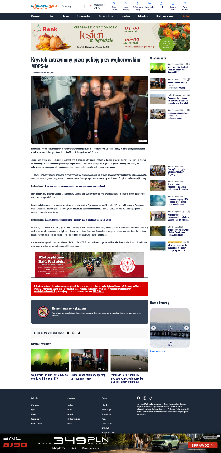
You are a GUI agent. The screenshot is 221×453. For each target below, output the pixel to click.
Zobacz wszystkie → (157, 351)
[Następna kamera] (186, 328)
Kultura (66, 16)
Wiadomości (36, 16)
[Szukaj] (82, 6)
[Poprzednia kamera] (153, 328)
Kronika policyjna (106, 16)
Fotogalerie (143, 16)
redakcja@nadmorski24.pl (45, 291)
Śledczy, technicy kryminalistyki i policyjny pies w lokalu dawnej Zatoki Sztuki (78, 219)
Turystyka (125, 16)
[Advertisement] (170, 143)
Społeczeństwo (83, 16)
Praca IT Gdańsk (107, 423)
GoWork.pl (105, 428)
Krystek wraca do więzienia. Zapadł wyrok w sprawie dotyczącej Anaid (75, 186)
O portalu (70, 405)
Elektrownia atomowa (165, 16)
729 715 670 (98, 291)
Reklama (69, 423)
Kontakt (186, 16)
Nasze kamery (106, 414)
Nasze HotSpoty (107, 409)
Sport (51, 16)
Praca (104, 419)
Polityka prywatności (73, 419)
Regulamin (70, 414)
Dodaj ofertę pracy (108, 432)
